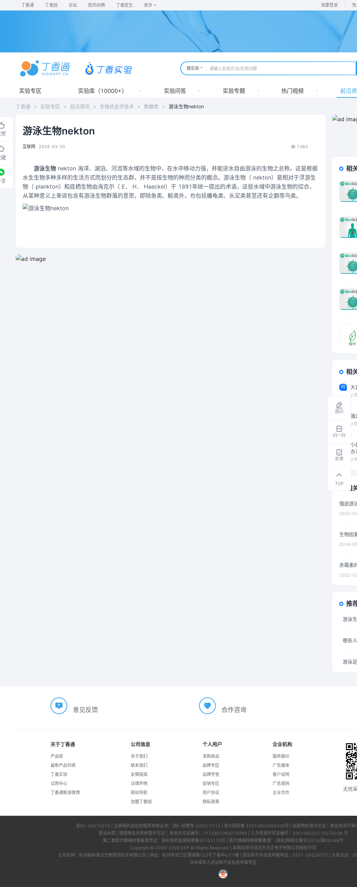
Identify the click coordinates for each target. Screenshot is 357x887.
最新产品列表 (63, 765)
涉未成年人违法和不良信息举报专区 (223, 862)
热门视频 (292, 90)
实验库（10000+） (102, 90)
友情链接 (139, 774)
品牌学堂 (211, 774)
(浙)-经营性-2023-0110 (196, 825)
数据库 (151, 106)
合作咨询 (233, 709)
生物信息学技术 (117, 106)
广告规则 (281, 783)
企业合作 (281, 792)
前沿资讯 (80, 106)
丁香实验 (59, 774)
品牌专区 (211, 765)
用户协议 (211, 792)
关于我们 (139, 756)
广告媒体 (281, 765)
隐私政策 (211, 801)
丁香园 (51, 5)
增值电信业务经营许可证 (142, 833)
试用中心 (59, 783)
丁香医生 (124, 5)
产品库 (57, 756)
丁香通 (27, 5)
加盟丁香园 (141, 801)
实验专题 (234, 90)
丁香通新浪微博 (65, 792)
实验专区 (30, 90)
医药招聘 (96, 5)
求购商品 (211, 756)
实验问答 (175, 90)
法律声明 (139, 783)
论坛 (73, 5)
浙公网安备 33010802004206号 (256, 825)
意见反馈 (85, 709)
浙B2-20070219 (93, 825)
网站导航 (139, 792)
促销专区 (211, 783)
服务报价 (281, 756)
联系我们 (139, 765)
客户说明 (281, 774)
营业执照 (107, 833)
